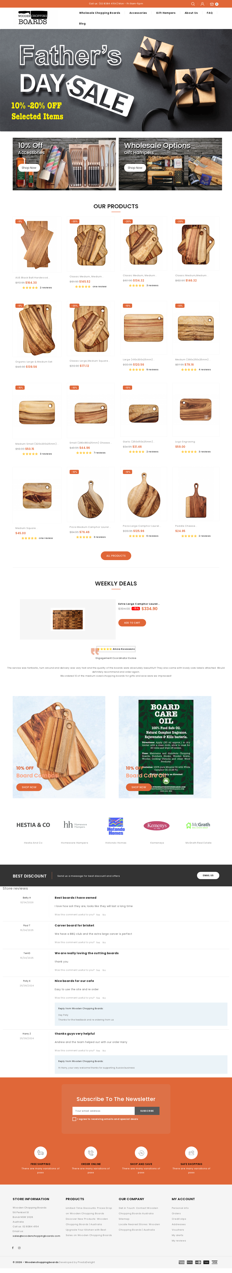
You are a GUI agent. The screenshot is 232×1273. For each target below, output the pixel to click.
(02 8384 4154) (108, 3)
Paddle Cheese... (186, 526)
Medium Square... (26, 528)
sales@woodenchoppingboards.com (36, 1236)
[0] (212, 4)
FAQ (210, 13)
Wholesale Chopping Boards (99, 13)
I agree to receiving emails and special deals (107, 1119)
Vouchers (178, 1229)
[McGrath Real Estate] (157, 825)
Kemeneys (116, 842)
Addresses (179, 1224)
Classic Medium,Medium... (192, 275)
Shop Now (29, 168)
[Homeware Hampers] (33, 825)
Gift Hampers (165, 13)
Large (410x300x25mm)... (139, 359)
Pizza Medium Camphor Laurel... (90, 527)
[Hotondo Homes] (75, 825)
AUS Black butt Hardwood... (32, 277)
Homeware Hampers (33, 842)
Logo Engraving (185, 441)
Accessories (138, 13)
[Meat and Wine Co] (199, 825)
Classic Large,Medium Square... (90, 361)
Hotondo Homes (74, 842)
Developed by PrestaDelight (77, 1262)
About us (191, 13)
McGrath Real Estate (157, 842)
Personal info (180, 1208)
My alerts (177, 1235)
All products (116, 556)
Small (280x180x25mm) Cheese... (91, 442)
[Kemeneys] (116, 825)
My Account (183, 1199)
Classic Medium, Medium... (87, 276)
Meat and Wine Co (198, 842)
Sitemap (124, 1219)
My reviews (179, 1240)
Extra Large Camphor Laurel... (139, 604)
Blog (82, 23)
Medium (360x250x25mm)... (193, 359)
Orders (176, 1213)
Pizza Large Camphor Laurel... (142, 526)
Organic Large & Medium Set (33, 361)
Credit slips (179, 1219)
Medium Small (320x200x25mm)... (37, 444)
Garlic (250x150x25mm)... (139, 441)
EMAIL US (208, 875)
